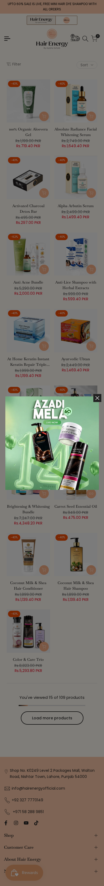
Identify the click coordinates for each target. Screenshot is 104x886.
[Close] (97, 398)
